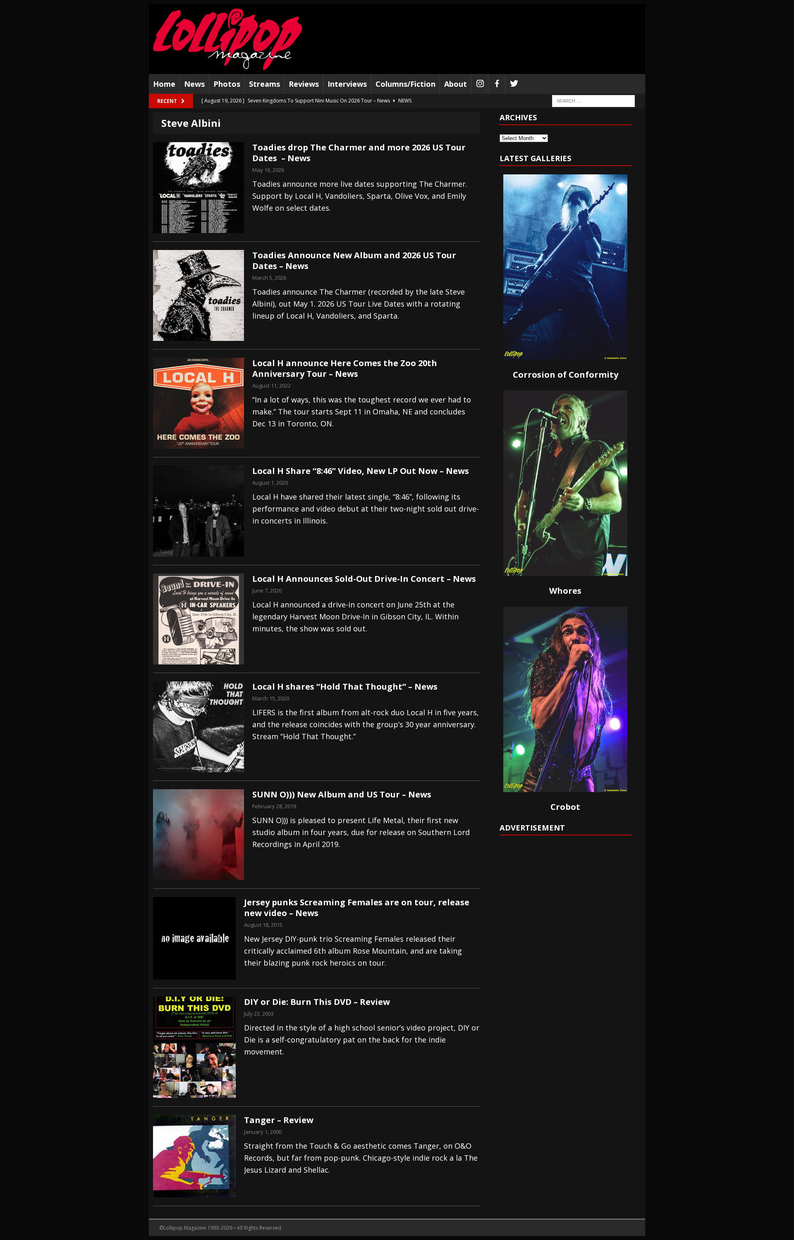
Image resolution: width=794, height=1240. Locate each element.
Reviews (304, 84)
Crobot (565, 806)
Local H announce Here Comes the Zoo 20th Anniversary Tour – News (344, 368)
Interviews (347, 84)
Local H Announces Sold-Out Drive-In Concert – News (364, 578)
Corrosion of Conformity (565, 374)
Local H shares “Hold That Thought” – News (345, 686)
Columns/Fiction (405, 84)
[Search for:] (593, 101)
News (194, 84)
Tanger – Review (278, 1120)
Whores (565, 590)
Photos (226, 84)
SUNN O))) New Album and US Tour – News (341, 794)
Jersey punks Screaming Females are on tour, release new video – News (356, 908)
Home (164, 84)
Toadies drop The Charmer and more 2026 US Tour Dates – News (359, 153)
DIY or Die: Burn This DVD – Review (317, 1001)
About (455, 84)
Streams (264, 84)
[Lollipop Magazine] (227, 39)
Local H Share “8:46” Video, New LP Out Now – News (360, 470)
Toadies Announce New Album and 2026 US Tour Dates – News (354, 260)
